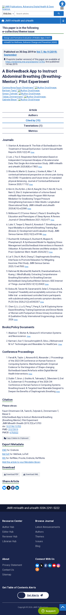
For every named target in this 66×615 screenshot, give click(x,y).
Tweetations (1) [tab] (33, 125)
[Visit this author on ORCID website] (45, 87)
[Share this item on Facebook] (13, 488)
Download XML (31, 474)
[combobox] (34, 13)
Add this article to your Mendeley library (21, 462)
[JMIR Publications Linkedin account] (50, 565)
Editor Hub (8, 531)
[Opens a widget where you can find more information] (48, 611)
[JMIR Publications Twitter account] (41, 565)
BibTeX (6, 454)
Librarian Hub (9, 541)
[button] (62, 3)
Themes (39, 536)
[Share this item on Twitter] (8, 488)
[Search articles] (59, 13)
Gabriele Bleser (10, 99)
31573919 (13, 429)
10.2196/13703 (13, 426)
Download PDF (12, 474)
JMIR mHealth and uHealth (18, 20)
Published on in (30, 53)
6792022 (14, 432)
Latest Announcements (47, 527)
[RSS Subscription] (37, 569)
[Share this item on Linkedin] (17, 488)
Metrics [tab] (33, 130)
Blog (37, 546)
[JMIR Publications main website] (28, 7)
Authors (39, 531)
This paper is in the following (20, 29)
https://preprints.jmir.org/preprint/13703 (25, 62)
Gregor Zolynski (10, 93)
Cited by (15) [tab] (33, 120)
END (4, 450)
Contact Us (8, 569)
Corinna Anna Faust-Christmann (18, 87)
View (32, 152)
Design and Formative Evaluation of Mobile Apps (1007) (27, 38)
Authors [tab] (33, 115)
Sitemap (6, 574)
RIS (4, 458)
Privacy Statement (12, 565)
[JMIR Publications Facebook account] (46, 565)
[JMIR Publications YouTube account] (54, 565)
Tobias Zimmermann (13, 96)
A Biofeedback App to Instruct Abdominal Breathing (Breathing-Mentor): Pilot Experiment (32, 76)
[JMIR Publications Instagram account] (58, 565)
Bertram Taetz (10, 90)
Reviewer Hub (9, 536)
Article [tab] (33, 110)
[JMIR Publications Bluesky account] (37, 565)
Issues (39, 541)
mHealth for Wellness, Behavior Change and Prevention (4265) (30, 42)
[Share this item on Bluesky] (4, 488)
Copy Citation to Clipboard (17, 438)
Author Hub (8, 527)
